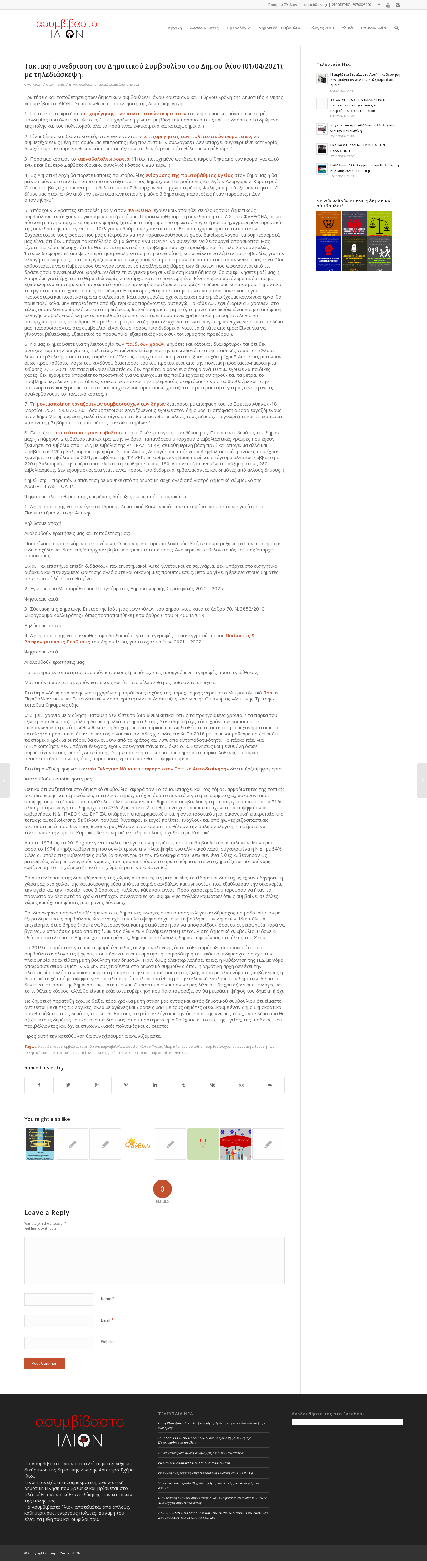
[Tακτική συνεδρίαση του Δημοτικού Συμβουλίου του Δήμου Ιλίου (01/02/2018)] (72, 1144)
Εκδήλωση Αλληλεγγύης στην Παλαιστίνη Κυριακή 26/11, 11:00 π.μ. (206, 1473)
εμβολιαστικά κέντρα (81, 1046)
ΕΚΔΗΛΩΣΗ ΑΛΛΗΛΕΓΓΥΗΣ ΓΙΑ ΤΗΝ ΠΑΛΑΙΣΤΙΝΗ (194, 1463)
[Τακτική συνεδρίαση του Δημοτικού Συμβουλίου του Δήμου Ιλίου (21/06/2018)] (170, 1144)
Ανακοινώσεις (83, 85)
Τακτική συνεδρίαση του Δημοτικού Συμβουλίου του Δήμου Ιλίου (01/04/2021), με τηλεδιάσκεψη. (154, 70)
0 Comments (55, 85)
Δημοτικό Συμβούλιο (109, 85)
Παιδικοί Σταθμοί (133, 1052)
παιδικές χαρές (105, 1052)
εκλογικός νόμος (49, 1046)
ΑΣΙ (136, 85)
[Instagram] (398, 4)
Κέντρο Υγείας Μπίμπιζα (159, 1046)
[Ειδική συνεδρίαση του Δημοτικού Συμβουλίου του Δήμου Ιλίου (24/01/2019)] (105, 1144)
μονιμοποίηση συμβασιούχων (205, 1046)
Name (107, 1298)
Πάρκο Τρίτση (161, 1052)
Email (107, 1320)
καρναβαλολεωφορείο (119, 1046)
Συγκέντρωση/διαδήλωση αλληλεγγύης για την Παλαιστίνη (201, 1453)
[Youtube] (388, 4)
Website (108, 1341)
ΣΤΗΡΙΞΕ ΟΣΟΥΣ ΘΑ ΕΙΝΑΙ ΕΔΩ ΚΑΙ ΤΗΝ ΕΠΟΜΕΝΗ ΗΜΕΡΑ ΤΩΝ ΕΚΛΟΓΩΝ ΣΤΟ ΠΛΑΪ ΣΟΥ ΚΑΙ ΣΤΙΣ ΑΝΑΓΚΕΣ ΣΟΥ (213, 1515)
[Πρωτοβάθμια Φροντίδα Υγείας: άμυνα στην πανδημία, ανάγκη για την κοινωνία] (235, 1144)
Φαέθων (181, 1052)
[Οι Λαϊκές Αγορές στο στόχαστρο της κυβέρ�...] (422, 780)
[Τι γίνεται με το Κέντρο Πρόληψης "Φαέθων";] (137, 1144)
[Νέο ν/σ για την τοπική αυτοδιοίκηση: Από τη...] (5, 780)
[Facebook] (379, 4)
